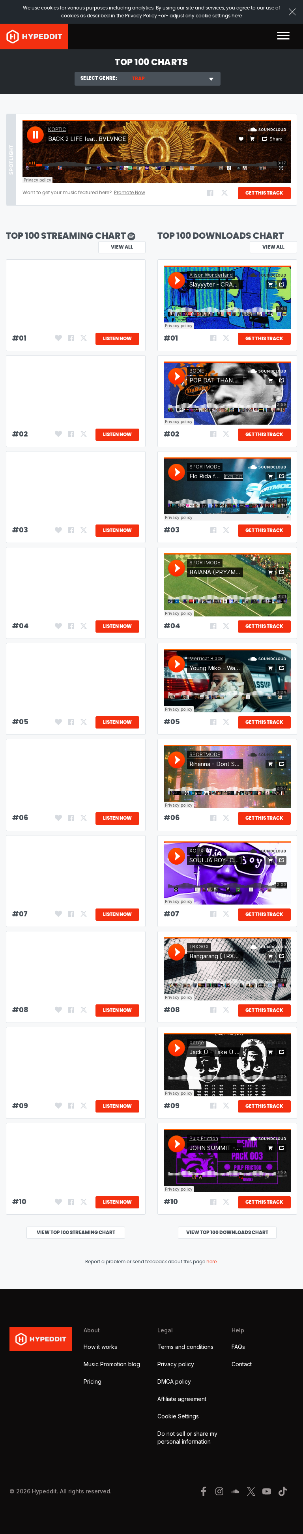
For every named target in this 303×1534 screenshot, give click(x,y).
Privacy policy (175, 1364)
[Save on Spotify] (58, 339)
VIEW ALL (273, 247)
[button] (283, 36)
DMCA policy (174, 1381)
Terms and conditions (185, 1346)
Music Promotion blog (112, 1364)
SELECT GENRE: (98, 78)
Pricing (92, 1381)
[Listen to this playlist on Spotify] (131, 236)
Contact (242, 1364)
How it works (100, 1346)
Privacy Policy (141, 15)
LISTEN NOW (117, 338)
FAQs (238, 1346)
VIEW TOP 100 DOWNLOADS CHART (227, 1232)
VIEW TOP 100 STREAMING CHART (76, 1232)
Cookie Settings (178, 1416)
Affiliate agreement (181, 1398)
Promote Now (129, 192)
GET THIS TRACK (264, 193)
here (237, 15)
